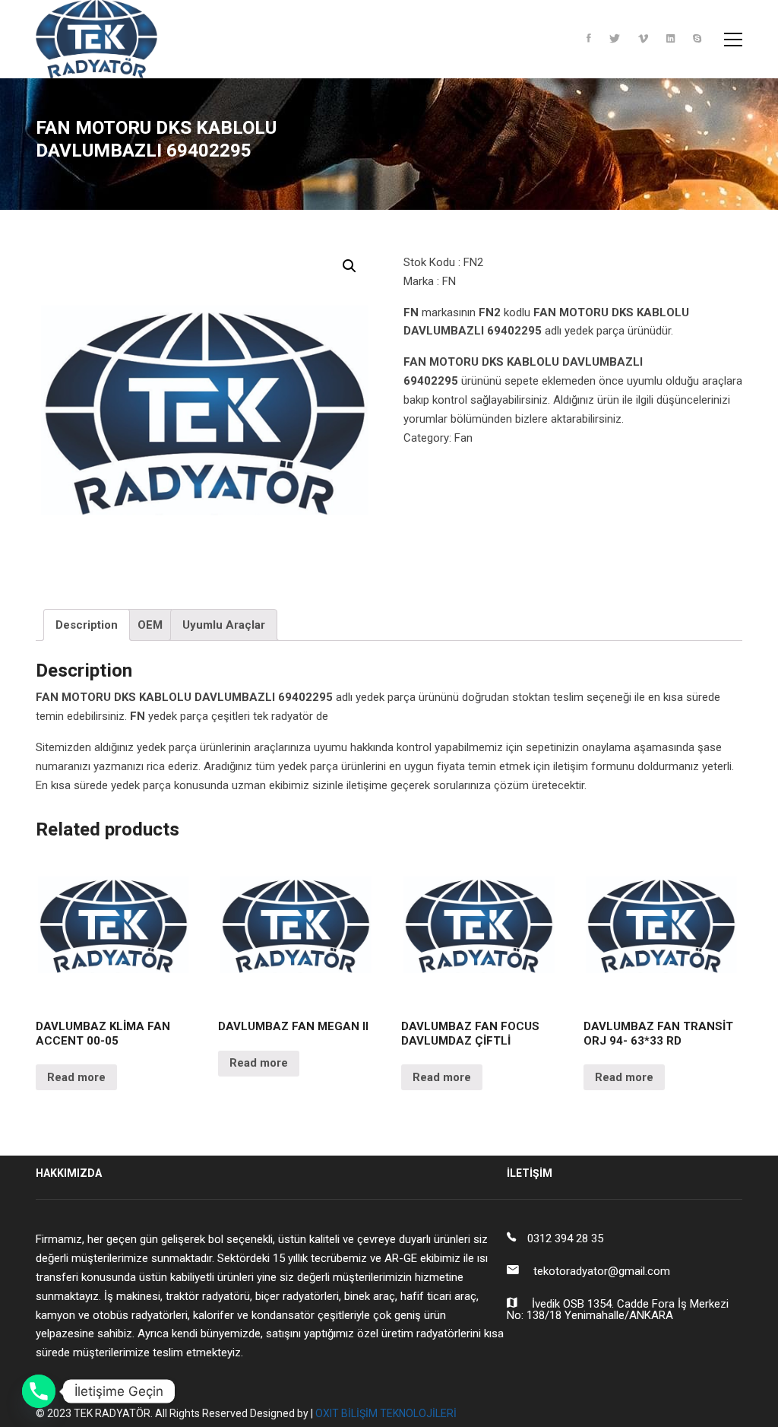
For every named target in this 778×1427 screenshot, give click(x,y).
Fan (463, 438)
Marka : (421, 281)
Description (86, 625)
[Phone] (38, 1391)
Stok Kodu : (431, 262)
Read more (76, 1077)
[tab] (86, 625)
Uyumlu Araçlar (223, 625)
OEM (150, 625)
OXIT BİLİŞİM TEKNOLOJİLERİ (386, 1413)
